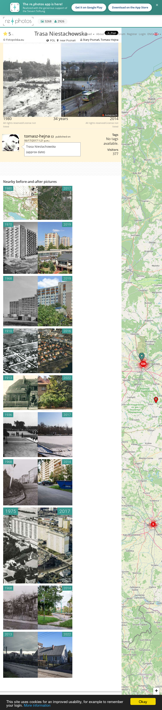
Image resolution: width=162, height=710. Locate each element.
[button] (156, 400)
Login (142, 34)
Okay (143, 701)
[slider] (61, 79)
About (100, 34)
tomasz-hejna (37, 136)
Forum (121, 34)
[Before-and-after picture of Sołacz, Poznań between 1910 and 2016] (60, 350)
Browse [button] (74, 34)
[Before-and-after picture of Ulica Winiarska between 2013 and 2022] (60, 655)
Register (132, 34)
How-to (110, 34)
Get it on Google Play (88, 7)
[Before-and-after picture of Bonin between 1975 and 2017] (60, 545)
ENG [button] (150, 34)
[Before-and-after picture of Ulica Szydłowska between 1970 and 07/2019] (60, 248)
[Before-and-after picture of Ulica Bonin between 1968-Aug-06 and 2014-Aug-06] (60, 482)
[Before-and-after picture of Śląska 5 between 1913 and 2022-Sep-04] (60, 392)
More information (37, 705)
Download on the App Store (130, 7)
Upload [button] (87, 34)
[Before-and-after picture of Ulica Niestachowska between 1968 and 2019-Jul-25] (60, 301)
